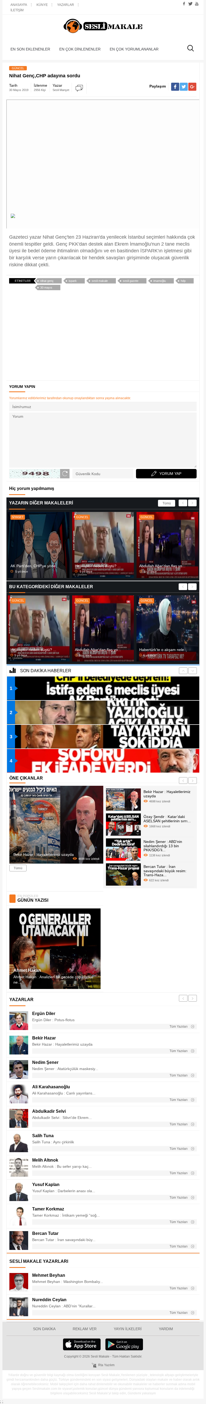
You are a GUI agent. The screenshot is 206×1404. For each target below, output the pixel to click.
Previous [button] (183, 503)
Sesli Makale (103, 26)
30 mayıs (46, 287)
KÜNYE (42, 4)
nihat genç (47, 280)
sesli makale (100, 280)
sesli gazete (130, 280)
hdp (183, 280)
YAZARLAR (65, 4)
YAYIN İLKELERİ (128, 1329)
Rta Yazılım (106, 1365)
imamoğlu (159, 280)
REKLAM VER (85, 1329)
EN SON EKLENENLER (30, 49)
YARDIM (166, 1329)
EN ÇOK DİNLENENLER (80, 49)
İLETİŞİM (17, 10)
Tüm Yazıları (179, 1026)
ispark (73, 280)
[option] (38, 545)
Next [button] (192, 503)
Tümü (167, 503)
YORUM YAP (170, 473)
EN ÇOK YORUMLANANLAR (134, 49)
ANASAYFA (18, 4)
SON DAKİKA (44, 1329)
